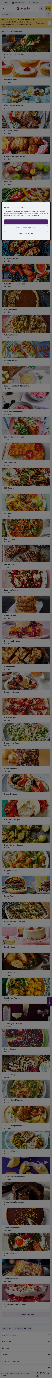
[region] (26, 221)
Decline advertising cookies (25, 228)
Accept (26, 222)
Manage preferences (26, 234)
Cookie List (35, 215)
